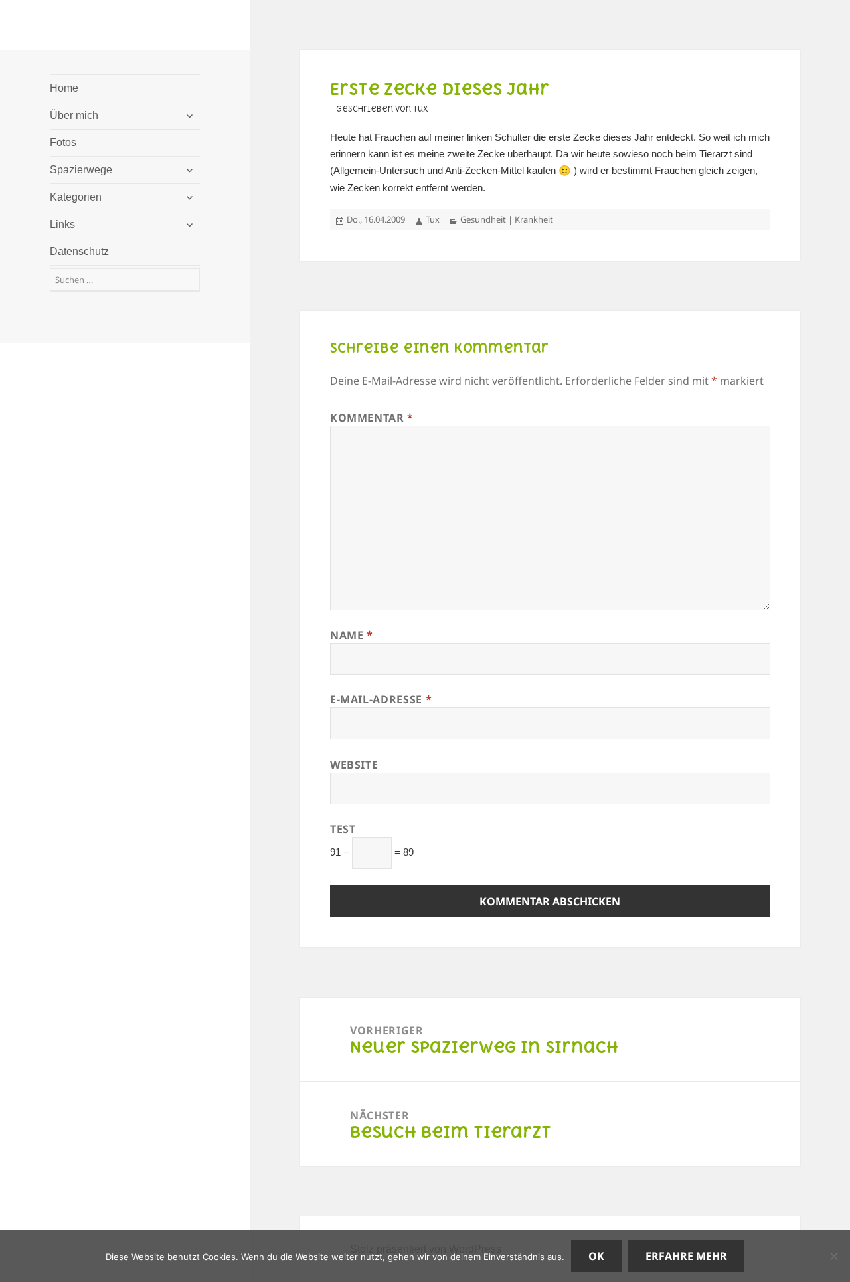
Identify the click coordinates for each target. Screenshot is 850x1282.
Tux (433, 219)
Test (343, 829)
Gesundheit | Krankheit (506, 219)
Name (351, 635)
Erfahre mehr (686, 1256)
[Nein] (833, 1256)
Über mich (74, 115)
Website (354, 764)
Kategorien (76, 197)
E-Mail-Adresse (381, 699)
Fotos (63, 142)
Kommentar (372, 418)
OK (596, 1256)
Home (64, 88)
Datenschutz (79, 251)
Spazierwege (81, 169)
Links (62, 224)
